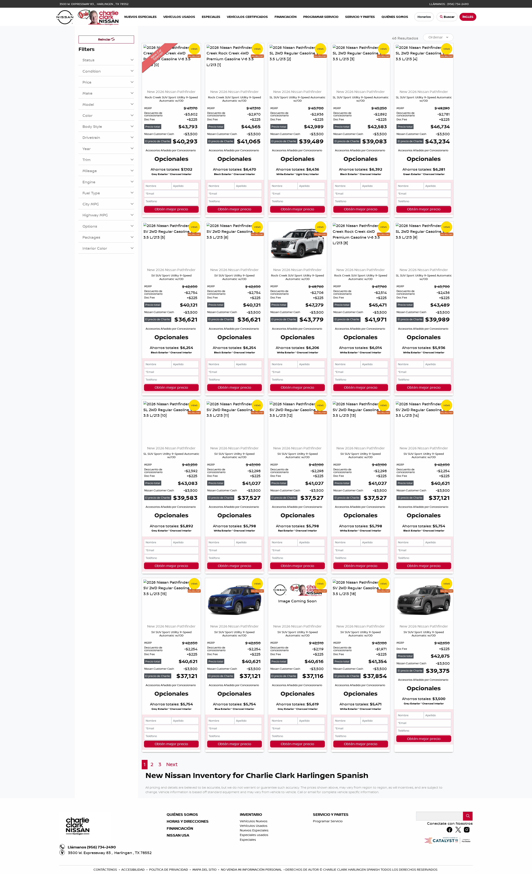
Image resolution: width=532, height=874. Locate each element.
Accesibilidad (133, 869)
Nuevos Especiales (254, 830)
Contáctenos (106, 869)
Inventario (251, 814)
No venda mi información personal (252, 869)
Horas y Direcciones (188, 821)
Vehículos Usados (253, 825)
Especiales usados (254, 835)
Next (172, 764)
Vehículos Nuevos (253, 821)
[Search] (468, 816)
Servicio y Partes (331, 814)
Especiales (248, 839)
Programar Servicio (328, 821)
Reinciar (104, 39)
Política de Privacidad (169, 869)
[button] (140, 17)
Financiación (180, 828)
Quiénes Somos (182, 814)
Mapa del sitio (204, 869)
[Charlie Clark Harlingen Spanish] (87, 16)
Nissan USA (178, 835)
